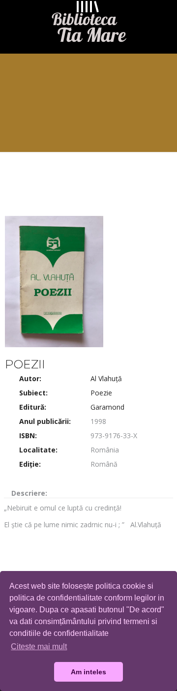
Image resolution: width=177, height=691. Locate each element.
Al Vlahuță (106, 378)
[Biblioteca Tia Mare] (88, 24)
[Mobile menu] (163, 19)
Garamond (107, 407)
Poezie (101, 392)
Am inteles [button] (88, 672)
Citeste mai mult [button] (39, 646)
